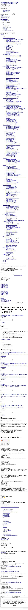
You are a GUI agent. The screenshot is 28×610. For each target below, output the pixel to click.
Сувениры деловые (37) (11, 234)
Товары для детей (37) (10, 155)
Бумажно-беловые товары (9, 38)
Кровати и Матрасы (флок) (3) (12, 209)
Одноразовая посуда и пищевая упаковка (12, 106)
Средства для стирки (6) (11, 62)
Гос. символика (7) (10, 135)
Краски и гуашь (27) (10, 75)
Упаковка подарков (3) (11, 188)
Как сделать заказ (7, 534)
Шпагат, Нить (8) (9, 253)
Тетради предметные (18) (11, 245)
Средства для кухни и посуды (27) (13, 56)
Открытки (5, 131)
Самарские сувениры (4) (11, 230)
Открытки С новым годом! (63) (13, 152)
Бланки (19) (8, 40)
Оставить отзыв (4, 507)
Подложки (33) (9, 116)
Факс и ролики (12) (10, 51)
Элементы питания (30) (11, 259)
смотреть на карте (18, 275)
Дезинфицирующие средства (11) (13, 60)
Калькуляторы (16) (10, 69)
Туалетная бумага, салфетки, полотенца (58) (15, 108)
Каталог (2, 34)
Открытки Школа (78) (10, 156)
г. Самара (3, 2)
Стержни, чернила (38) (11, 201)
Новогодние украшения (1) (12, 102)
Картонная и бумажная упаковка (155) (14, 112)
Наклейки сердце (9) (10, 141)
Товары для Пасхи (7, 185)
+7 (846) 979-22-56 (5, 3)
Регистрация (7, 16)
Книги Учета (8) (9, 46)
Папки (4, 165)
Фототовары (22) (9, 235)
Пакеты (5, 158)
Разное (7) (8, 255)
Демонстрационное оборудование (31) (14, 67)
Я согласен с (11, 566)
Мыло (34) (8, 58)
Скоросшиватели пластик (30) (12, 182)
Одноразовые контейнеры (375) (13, 113)
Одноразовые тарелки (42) (11, 122)
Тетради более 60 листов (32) (12, 242)
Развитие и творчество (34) (12, 86)
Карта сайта (3, 552)
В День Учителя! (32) (10, 132)
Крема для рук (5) (10, 63)
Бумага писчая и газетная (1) (12, 128)
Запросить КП (15, 2)
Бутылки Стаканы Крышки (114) (13, 111)
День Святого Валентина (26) (12, 223)
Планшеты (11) (9, 179)
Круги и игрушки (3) (10, 210)
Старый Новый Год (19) (11, 154)
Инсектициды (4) (9, 248)
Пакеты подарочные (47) (11, 218)
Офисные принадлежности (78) (13, 83)
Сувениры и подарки (8, 221)
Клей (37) (8, 71)
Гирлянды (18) (9, 134)
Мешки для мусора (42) (11, 159)
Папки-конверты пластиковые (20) (13, 174)
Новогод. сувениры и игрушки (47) (13, 101)
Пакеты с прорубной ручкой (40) (13, 160)
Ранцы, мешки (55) (10, 87)
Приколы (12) (9, 147)
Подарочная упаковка (8, 214)
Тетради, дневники (7, 236)
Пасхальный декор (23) (11, 186)
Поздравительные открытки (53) (13, 145)
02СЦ (4, 260)
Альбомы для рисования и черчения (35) (15, 39)
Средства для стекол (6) (11, 61)
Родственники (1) (10, 148)
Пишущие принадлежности (9, 189)
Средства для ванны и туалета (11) (13, 55)
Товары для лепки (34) (11, 89)
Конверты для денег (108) (11, 142)
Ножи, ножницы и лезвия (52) (12, 81)
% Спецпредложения (8, 36)
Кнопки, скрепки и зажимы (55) (13, 72)
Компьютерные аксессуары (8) (12, 73)
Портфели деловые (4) (11, 180)
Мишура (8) (8, 100)
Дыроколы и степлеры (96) (12, 68)
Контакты (5, 28)
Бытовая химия (6, 54)
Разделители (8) (9, 181)
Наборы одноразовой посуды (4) (13, 114)
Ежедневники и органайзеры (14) (13, 43)
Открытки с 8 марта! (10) (11, 151)
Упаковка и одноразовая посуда (10, 511)
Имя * (2, 563)
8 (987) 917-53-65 (4, 291)
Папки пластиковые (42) (11, 170)
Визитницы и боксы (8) (11, 166)
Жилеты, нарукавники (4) (11, 208)
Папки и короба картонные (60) (13, 169)
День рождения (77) (10, 138)
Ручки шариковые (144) (11, 200)
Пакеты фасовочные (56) (11, 162)
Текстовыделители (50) (11, 202)
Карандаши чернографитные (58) (13, 192)
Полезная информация (8, 30)
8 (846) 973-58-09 (4, 293)
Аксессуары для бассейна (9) (12, 206)
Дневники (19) (9, 239)
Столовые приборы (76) (11, 121)
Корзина (2, 15)
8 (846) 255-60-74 (4, 287)
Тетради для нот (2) (10, 243)
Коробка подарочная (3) (11, 215)
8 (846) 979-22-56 (4, 284)
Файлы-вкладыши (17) (11, 183)
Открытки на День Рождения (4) (13, 143)
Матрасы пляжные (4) (10, 212)
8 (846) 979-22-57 (4, 285)
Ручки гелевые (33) (10, 196)
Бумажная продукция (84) (11, 42)
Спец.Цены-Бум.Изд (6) (11, 119)
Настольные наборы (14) (11, 80)
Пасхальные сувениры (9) (11, 187)
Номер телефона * (20, 563)
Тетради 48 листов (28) (11, 241)
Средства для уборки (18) (11, 65)
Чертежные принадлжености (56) (13, 94)
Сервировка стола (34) (11, 250)
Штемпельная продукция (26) (12, 96)
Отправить (3, 567)
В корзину (3, 322)
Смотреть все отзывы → (13, 507)
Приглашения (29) (10, 146)
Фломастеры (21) (9, 203)
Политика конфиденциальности (10, 535)
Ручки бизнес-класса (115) (11, 195)
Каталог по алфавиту (8, 510)
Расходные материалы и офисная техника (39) (16, 88)
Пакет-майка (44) (9, 163)
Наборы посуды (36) (10, 228)
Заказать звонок (8, 2)
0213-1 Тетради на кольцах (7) (12, 238)
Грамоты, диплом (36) (10, 136)
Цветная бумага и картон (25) (12, 52)
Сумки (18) (8, 219)
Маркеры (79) (9, 193)
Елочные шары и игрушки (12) (12, 105)
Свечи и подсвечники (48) (11, 232)
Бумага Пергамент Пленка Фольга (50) (14, 109)
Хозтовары (5, 247)
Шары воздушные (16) (11, 95)
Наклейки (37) (9, 140)
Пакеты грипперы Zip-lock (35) (13, 115)
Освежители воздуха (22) (11, 59)
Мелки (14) (8, 79)
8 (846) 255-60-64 (4, 286)
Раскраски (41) (9, 48)
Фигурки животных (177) (11, 225)
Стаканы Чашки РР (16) (11, 120)
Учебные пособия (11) (10, 93)
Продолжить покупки (14, 571)
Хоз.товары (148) (9, 252)
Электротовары (6, 254)
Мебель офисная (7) (10, 249)
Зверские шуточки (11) (11, 139)
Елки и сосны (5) (9, 99)
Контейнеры (6, 515)
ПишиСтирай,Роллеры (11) (12, 194)
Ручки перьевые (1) (10, 199)
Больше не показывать (5, 572)
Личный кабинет (7, 530)
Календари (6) (9, 45)
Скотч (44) (8, 118)
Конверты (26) (9, 47)
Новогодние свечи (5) (10, 103)
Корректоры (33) (9, 74)
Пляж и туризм (6, 205)
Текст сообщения (16, 577)
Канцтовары (6, 66)
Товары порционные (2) (11, 123)
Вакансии (5, 26)
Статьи (4, 525)
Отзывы (5, 29)
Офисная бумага (6, 125)
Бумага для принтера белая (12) (13, 126)
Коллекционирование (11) (11, 226)
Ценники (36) (9, 53)
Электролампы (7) (10, 258)
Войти (2, 16)
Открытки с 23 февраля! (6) (12, 149)
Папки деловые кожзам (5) (12, 168)
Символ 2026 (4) (9, 222)
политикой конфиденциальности (13, 566)
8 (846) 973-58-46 (4, 294)
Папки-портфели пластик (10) (12, 175)
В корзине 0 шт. (4, 19)
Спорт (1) (8, 213)
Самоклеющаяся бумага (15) (12, 129)
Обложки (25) (9, 82)
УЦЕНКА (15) (9, 49)
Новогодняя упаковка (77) (11, 216)
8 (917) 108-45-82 (4, 292)
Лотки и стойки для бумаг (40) (12, 78)
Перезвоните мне (4, 583)
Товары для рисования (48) (12, 91)
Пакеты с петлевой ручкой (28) (13, 161)
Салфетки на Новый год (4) (12, 107)
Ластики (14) (8, 76)
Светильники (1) (9, 256)
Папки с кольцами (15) (11, 172)
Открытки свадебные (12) (11, 153)
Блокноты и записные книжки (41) (13, 41)
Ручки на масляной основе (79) (13, 198)
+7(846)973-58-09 (13, 3)
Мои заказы (5, 532)
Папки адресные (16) (10, 167)
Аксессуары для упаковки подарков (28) (15, 220)
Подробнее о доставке (5, 339)
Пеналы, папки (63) (10, 85)
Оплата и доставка (7, 27)
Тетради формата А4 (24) (11, 246)
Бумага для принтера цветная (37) (13, 127)
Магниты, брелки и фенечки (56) (13, 227)
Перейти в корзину (5, 571)
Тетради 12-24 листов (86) (11, 240)
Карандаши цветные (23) (11, 190)
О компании (6, 24)
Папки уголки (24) (10, 173)
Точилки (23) (9, 92)
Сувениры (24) (9, 233)
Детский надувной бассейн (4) (12, 207)
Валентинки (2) (9, 133)
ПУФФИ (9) (8, 229)
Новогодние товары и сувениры (10, 98)
